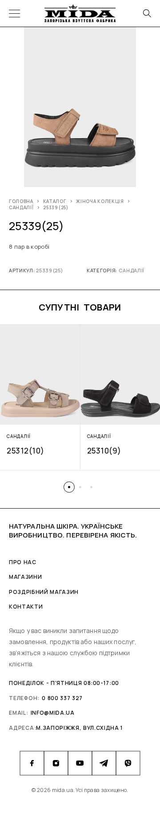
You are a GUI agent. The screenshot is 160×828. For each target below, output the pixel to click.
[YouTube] (80, 763)
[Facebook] (32, 763)
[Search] (146, 13)
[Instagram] (56, 763)
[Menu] (14, 13)
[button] (69, 487)
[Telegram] (104, 763)
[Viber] (128, 763)
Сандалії (21, 207)
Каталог (55, 201)
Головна (21, 201)
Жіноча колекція (100, 201)
